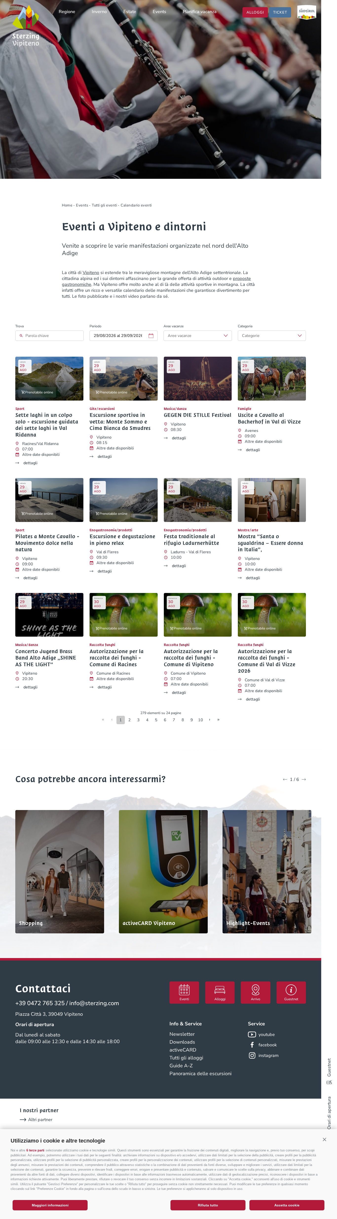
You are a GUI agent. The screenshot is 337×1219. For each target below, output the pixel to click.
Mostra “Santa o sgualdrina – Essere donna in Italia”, (270, 543)
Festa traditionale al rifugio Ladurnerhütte (191, 539)
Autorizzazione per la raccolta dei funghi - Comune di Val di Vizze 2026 (266, 661)
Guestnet (329, 1067)
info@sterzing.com (94, 1003)
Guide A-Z (181, 1065)
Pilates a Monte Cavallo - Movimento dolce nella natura (47, 543)
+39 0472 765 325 (40, 1003)
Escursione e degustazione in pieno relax (122, 539)
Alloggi (255, 12)
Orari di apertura (329, 1112)
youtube (267, 1034)
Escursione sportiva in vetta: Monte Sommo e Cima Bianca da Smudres (120, 421)
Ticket (280, 12)
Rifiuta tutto (208, 1205)
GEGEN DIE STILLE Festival (197, 415)
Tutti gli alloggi (186, 1057)
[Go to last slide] (285, 779)
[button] (324, 1140)
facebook (268, 1045)
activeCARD (182, 1050)
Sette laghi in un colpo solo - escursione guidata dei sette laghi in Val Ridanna (46, 425)
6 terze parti (35, 1150)
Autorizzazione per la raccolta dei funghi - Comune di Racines (117, 658)
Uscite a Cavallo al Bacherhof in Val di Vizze (269, 418)
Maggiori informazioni (50, 1205)
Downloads (182, 1042)
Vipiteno (91, 273)
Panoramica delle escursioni (200, 1073)
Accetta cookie (287, 1205)
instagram (269, 1055)
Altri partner (40, 1120)
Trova (19, 326)
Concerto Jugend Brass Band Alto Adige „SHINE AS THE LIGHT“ (45, 658)
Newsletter (182, 1034)
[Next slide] (304, 779)
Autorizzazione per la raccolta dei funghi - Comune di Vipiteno (191, 658)
